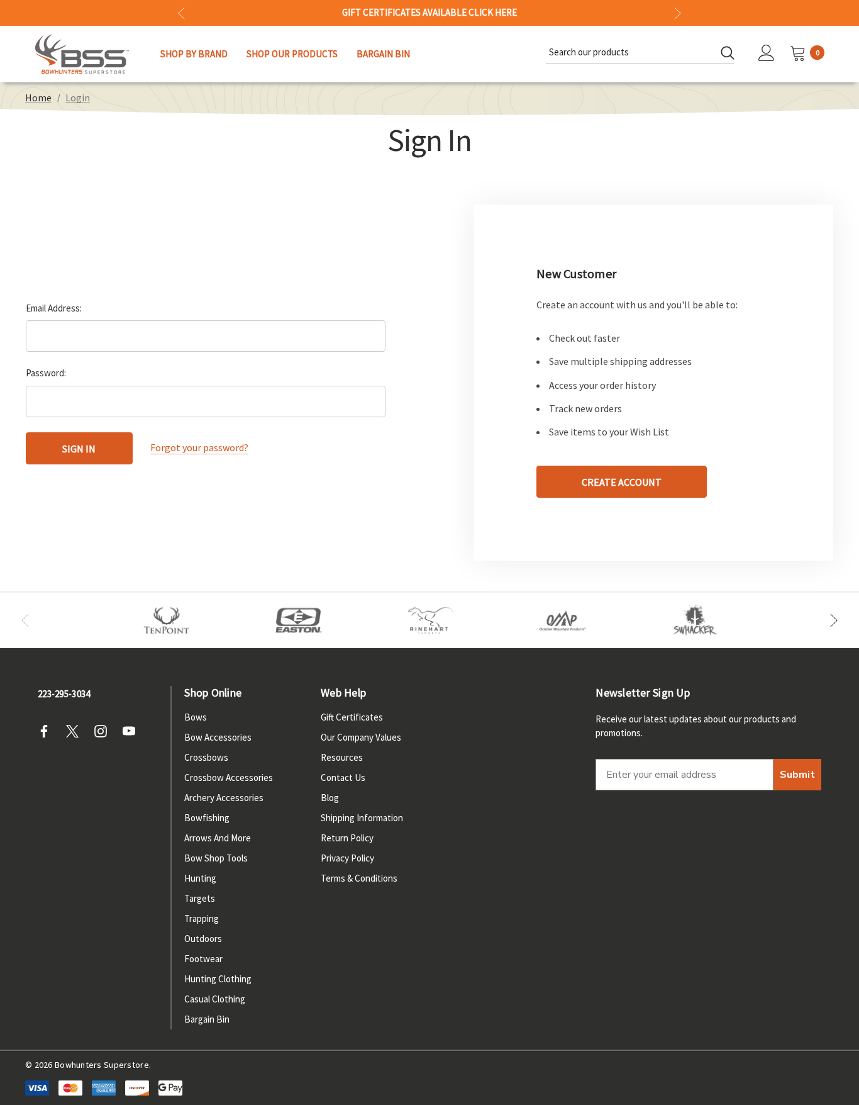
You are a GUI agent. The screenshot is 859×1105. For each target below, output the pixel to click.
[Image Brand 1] (166, 620)
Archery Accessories (223, 798)
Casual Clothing (214, 999)
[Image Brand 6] (562, 620)
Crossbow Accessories (228, 777)
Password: (46, 373)
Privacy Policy (347, 858)
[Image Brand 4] (430, 620)
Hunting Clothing (218, 979)
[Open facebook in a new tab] (48, 731)
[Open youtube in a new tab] (133, 731)
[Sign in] (766, 54)
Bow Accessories (218, 737)
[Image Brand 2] (298, 620)
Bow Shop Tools (216, 858)
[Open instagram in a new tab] (104, 731)
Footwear (203, 959)
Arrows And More (217, 838)
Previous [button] (181, 13)
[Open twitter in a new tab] (76, 731)
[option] (167, 620)
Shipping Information (362, 818)
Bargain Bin (207, 1019)
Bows (195, 717)
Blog (330, 798)
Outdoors (203, 939)
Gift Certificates (352, 717)
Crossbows (206, 757)
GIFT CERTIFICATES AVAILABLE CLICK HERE (429, 12)
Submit (797, 775)
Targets (199, 898)
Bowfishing (207, 818)
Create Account (622, 482)
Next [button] (677, 13)
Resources (342, 757)
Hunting (200, 878)
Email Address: (54, 308)
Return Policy (347, 838)
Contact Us (343, 777)
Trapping (201, 918)
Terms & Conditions (359, 878)
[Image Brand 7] (694, 620)
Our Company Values (361, 737)
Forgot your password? (199, 448)
